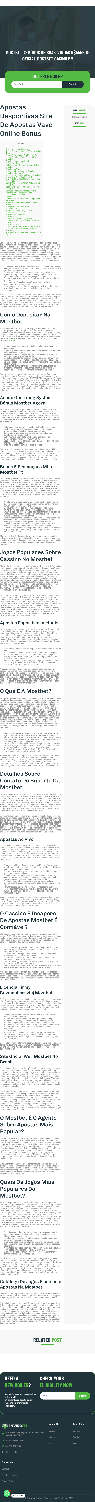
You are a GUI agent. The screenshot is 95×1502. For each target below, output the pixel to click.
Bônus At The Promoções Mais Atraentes (19, 211)
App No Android (13, 224)
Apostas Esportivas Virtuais (18, 161)
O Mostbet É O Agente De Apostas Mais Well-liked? (23, 180)
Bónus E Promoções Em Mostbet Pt (21, 155)
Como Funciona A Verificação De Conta (23, 226)
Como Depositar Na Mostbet (18, 149)
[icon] (2, 1452)
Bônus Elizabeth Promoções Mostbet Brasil (22, 204)
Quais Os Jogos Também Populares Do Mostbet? (23, 184)
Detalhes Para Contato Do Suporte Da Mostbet (22, 166)
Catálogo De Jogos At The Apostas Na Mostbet (22, 188)
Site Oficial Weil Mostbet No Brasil (21, 177)
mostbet (11, 340)
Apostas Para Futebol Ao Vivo (19, 193)
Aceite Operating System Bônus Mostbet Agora (23, 152)
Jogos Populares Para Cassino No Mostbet (21, 158)
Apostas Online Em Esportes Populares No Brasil (23, 200)
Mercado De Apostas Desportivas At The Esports (23, 233)
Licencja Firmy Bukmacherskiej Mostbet (23, 175)
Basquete (10, 216)
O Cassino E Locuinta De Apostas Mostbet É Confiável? (20, 172)
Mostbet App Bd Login (15, 214)
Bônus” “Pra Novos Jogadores (19, 218)
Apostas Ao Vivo (13, 169)
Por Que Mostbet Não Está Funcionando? (17, 207)
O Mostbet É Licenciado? (16, 195)
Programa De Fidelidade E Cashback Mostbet (22, 229)
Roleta (8, 197)
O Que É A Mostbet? (14, 163)
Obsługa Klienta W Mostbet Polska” (21, 191)
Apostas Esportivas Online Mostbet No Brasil (22, 221)
